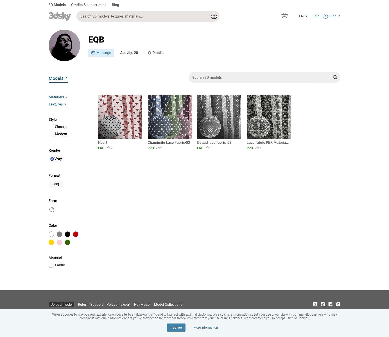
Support (96, 304)
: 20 (129, 53)
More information (206, 327)
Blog (115, 5)
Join (315, 16)
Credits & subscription (88, 5)
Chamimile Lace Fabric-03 (169, 142)
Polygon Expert (118, 304)
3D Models (57, 5)
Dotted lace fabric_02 (214, 142)
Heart (102, 142)
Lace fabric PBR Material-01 (268, 142)
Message (103, 53)
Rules (82, 304)
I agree (176, 327)
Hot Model (142, 304)
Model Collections (168, 304)
